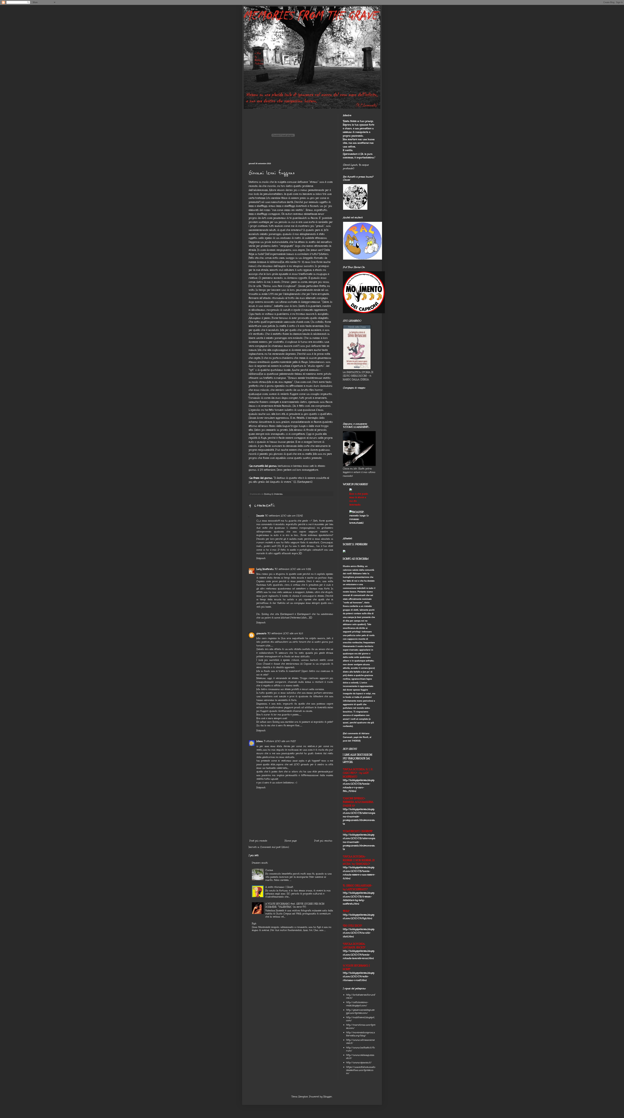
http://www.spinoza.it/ (359, 1062)
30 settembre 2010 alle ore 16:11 (285, 633)
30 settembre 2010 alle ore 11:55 (293, 569)
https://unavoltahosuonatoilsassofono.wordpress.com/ (360, 1070)
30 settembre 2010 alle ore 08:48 (284, 515)
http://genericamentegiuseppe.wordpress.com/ (360, 1011)
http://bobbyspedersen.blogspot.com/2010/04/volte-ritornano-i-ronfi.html (358, 976)
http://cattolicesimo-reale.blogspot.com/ (357, 1004)
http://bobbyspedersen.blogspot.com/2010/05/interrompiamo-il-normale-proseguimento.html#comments (359, 816)
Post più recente (258, 840)
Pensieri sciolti (260, 862)
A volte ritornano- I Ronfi (279, 887)
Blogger (327, 1096)
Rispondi (261, 558)
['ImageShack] (350, 490)
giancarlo (261, 633)
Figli (254, 923)
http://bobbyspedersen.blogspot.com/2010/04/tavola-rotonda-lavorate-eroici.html (358, 954)
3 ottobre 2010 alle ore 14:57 (280, 741)
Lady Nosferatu (265, 569)
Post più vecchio (323, 840)
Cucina (269, 870)
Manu (259, 741)
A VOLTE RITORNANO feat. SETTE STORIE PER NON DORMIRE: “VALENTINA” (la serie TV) (294, 905)
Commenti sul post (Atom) (274, 847)
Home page (291, 840)
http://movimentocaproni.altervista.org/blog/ (360, 1034)
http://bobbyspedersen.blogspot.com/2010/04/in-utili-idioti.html (358, 933)
